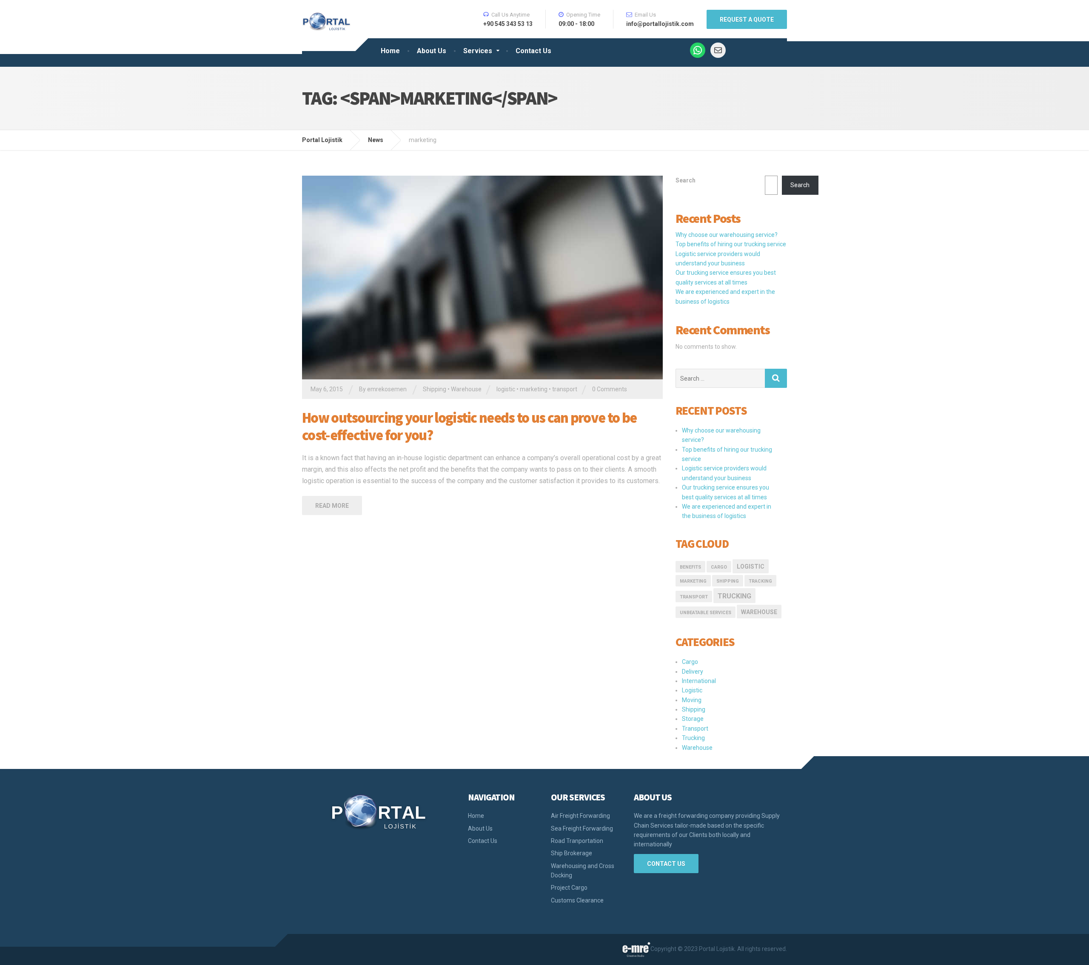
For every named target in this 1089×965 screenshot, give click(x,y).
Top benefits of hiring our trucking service (731, 244)
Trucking (734, 596)
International (699, 680)
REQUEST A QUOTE (747, 19)
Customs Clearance (577, 900)
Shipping (434, 389)
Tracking (760, 581)
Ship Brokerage (571, 853)
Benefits (690, 567)
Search (686, 180)
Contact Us (533, 51)
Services (477, 51)
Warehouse (466, 389)
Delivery (692, 671)
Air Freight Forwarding (580, 815)
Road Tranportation (577, 840)
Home (390, 51)
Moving (691, 700)
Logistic (692, 690)
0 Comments (609, 389)
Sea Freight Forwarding (582, 828)
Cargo (719, 567)
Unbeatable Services (705, 612)
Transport (695, 728)
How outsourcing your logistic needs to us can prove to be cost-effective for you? (469, 426)
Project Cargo (569, 887)
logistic (505, 389)
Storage (693, 718)
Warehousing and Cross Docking (582, 871)
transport (564, 389)
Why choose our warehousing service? (727, 234)
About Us (431, 51)
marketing (533, 389)
